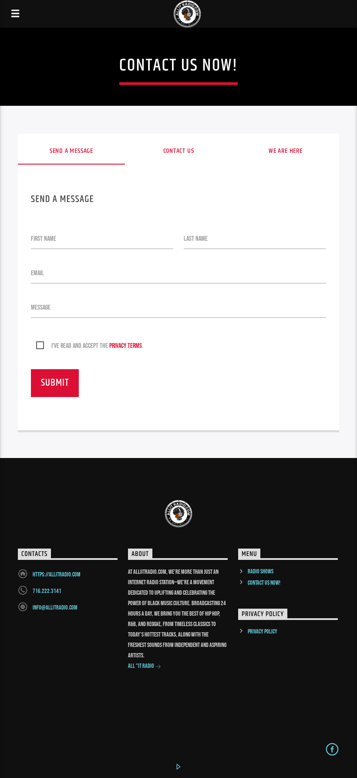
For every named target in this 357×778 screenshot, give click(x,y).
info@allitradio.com (55, 607)
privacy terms (125, 346)
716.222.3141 (47, 591)
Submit (55, 383)
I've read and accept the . (97, 346)
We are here (286, 150)
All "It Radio (141, 666)
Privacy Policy (262, 631)
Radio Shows (260, 571)
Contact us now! (264, 582)
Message (41, 307)
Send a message (71, 150)
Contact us (178, 150)
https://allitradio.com (57, 574)
